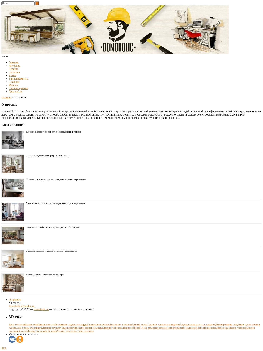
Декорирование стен (226, 324)
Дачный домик (140, 324)
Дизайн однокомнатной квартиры (75, 331)
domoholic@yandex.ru (22, 305)
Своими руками (18, 88)
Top (3, 347)
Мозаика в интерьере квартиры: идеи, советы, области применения (56, 179)
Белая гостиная (17, 324)
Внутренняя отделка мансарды (71, 324)
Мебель (13, 84)
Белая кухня (31, 324)
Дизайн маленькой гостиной (231, 327)
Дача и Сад (15, 91)
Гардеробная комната (98, 324)
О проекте (15, 299)
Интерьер (14, 65)
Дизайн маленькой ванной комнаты (196, 327)
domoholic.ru (41, 309)
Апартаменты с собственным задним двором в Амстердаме (53, 227)
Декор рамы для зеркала (29, 327)
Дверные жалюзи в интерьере (164, 324)
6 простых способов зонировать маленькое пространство (51, 251)
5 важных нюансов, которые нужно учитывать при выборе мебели (55, 203)
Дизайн (13, 68)
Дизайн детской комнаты (163, 327)
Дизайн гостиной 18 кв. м (135, 327)
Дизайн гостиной (112, 327)
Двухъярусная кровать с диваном (197, 324)
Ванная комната (18, 78)
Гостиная (14, 72)
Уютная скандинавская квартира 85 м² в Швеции (48, 155)
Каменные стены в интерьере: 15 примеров (45, 274)
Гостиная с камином (121, 324)
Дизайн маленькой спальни (42, 331)
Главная (13, 62)
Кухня (12, 75)
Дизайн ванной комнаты (89, 327)
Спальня (14, 81)
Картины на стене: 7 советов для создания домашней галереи (53, 132)
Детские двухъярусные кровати (59, 327)
